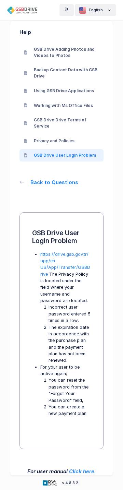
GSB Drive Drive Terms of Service (60, 123)
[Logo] (50, 482)
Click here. (82, 471)
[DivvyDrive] (25, 10)
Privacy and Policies (54, 140)
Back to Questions (54, 182)
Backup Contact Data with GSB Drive (65, 73)
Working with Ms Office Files (63, 105)
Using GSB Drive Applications (64, 90)
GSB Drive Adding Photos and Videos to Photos (64, 52)
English (96, 10)
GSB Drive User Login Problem (65, 155)
